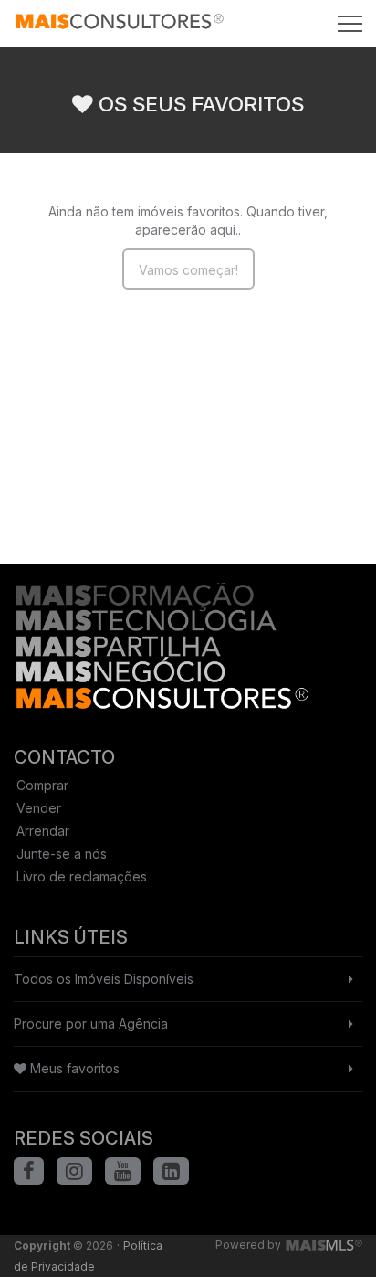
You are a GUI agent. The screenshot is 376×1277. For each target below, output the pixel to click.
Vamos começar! (188, 270)
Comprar (42, 785)
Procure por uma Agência (91, 1023)
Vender (38, 808)
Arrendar (42, 831)
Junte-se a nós (61, 853)
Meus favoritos (73, 1068)
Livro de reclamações (81, 876)
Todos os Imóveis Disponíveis (103, 979)
